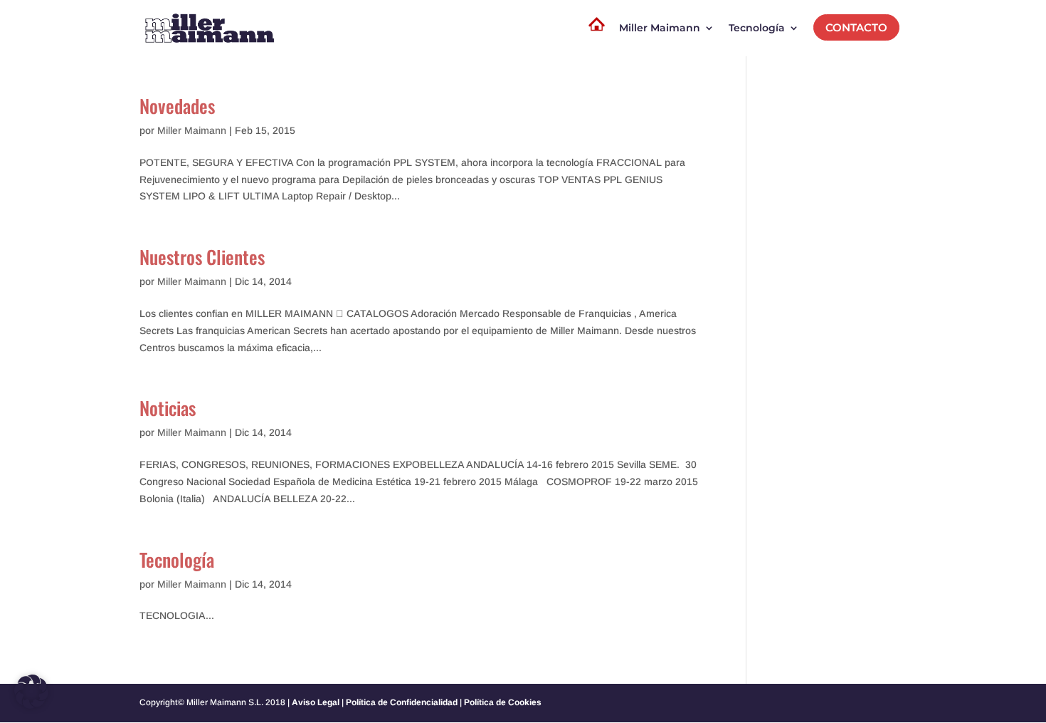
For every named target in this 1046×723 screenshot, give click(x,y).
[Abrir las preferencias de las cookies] (31, 705)
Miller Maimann (191, 130)
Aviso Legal (315, 702)
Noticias (167, 408)
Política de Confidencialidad (402, 702)
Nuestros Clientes (202, 257)
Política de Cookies (503, 702)
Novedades (177, 106)
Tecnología (176, 559)
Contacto (856, 27)
